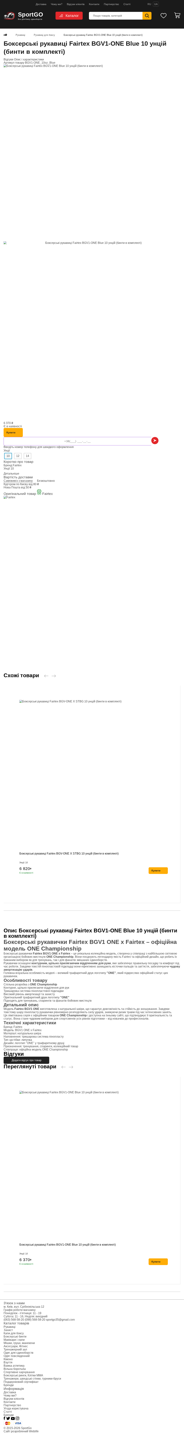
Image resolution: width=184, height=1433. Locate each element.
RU (149, 4)
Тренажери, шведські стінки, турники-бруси (32, 1378)
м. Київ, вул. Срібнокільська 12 (24, 1306)
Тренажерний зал (15, 1349)
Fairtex (17, 465)
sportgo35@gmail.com (60, 1319)
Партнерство (111, 4)
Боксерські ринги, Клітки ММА (23, 1375)
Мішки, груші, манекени (19, 1343)
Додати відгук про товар (26, 1060)
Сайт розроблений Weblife (21, 1431)
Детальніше (11, 473)
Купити (10, 432)
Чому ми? (56, 4)
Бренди (9, 1385)
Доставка (41, 4)
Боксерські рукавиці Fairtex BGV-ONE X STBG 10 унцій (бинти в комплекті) (69, 853)
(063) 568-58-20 (14, 1319)
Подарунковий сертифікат (21, 1381)
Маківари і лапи (14, 1339)
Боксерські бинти (15, 1336)
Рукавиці (9, 1326)
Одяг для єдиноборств (18, 1352)
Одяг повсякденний (17, 1355)
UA (156, 4)
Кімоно (8, 1359)
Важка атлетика (14, 1365)
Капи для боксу (14, 1333)
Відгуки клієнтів (75, 4)
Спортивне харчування (19, 1372)
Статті (126, 4)
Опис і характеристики (29, 59)
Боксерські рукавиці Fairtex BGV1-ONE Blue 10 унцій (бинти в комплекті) (67, 1244)
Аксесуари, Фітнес (16, 1346)
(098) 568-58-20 (35, 1319)
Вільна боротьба (15, 1368)
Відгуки (9, 59)
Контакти (94, 4)
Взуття (8, 1362)
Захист (8, 1330)
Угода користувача (16, 1408)
